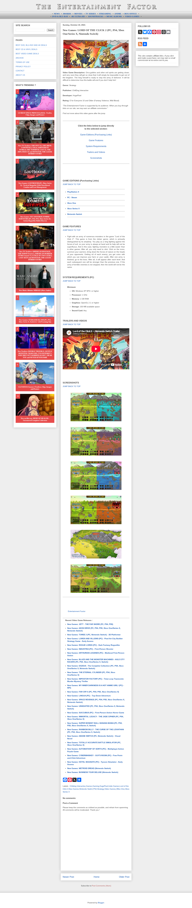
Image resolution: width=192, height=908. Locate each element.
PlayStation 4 (73, 192)
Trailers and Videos (96, 152)
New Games (74, 789)
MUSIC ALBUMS (114, 16)
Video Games (110, 789)
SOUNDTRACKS (95, 16)
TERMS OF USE (22, 62)
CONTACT (20, 71)
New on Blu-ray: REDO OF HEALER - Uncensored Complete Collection (35, 419)
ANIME (117, 14)
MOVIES (78, 14)
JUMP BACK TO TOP (71, 184)
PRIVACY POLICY (23, 66)
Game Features (96, 140)
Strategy (100, 789)
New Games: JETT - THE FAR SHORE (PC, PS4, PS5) (90, 624)
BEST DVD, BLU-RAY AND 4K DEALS (31, 45)
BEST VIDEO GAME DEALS (27, 54)
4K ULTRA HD (78, 16)
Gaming (96, 786)
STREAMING (105, 14)
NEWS (57, 14)
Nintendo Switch (74, 214)
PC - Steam (72, 197)
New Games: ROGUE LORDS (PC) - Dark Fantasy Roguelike (93, 645)
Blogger (101, 903)
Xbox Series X (73, 209)
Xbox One (71, 203)
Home (96, 877)
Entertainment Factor (76, 611)
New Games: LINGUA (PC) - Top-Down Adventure (89, 696)
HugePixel (104, 786)
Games (89, 786)
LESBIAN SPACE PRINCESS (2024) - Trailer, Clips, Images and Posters (35, 114)
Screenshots (96, 158)
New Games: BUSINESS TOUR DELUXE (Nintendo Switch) (92, 772)
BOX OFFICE (130, 14)
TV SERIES (91, 14)
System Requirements (96, 146)
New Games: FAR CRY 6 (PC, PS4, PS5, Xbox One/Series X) (93, 692)
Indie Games (114, 786)
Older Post (124, 877)
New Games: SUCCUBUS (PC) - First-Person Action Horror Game (95, 713)
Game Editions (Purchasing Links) (96, 135)
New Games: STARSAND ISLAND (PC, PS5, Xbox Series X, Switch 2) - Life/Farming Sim (35, 321)
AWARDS (67, 14)
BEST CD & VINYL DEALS (26, 49)
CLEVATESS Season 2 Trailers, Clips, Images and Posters (35, 388)
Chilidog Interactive (78, 786)
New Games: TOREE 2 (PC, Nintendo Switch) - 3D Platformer (94, 635)
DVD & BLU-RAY (60, 16)
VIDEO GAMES (132, 16)
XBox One (120, 789)
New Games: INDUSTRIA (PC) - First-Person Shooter (90, 649)
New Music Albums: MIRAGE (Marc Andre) (35, 290)
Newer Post (68, 877)
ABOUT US (20, 75)
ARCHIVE (20, 58)
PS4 (95, 789)
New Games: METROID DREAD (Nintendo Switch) (89, 768)
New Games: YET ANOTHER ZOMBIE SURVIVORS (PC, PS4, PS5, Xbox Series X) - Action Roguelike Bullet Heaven (35, 219)
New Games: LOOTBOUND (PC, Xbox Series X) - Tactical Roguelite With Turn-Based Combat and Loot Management (35, 185)
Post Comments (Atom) (101, 886)
